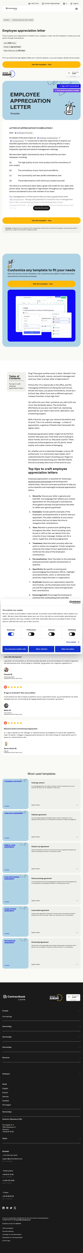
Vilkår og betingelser (7, 1228)
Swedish (5, 1100)
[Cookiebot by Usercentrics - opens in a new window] (71, 602)
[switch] (31, 634)
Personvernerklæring (7, 1231)
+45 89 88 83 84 (8, 1196)
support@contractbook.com (12, 1159)
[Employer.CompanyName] (48, 138)
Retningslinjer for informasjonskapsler (12, 1237)
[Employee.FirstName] (24, 133)
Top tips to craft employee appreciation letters (16, 386)
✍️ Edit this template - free (41, 284)
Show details (71, 642)
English (5, 1088)
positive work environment (40, 481)
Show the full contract (41, 208)
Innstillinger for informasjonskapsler (12, 1234)
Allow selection (41, 649)
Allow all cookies (67, 649)
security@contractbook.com (23, 1220)
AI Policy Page (6, 1241)
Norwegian (6, 1105)
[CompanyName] (18, 141)
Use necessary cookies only (15, 649)
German (5, 1096)
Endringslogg (7, 1016)
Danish (5, 1092)
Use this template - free (41, 220)
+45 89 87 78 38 (8, 1132)
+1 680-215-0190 (8, 1180)
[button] (65, 3)
